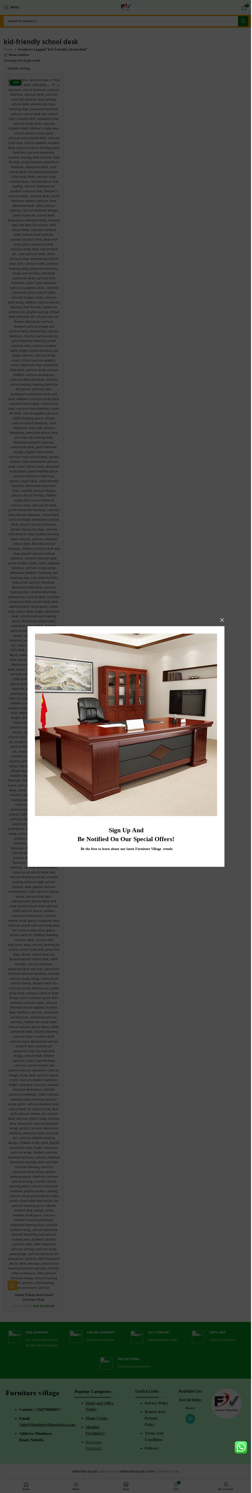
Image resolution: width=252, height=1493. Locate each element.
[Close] (222, 620)
